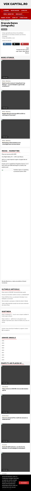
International (5, 386)
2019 (3, 357)
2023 (3, 348)
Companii (4, 473)
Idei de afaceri (15, 10)
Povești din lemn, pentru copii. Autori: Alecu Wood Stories (22, 50)
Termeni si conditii (6, 489)
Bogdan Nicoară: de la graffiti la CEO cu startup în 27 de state (13, 114)
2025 (3, 343)
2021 (3, 352)
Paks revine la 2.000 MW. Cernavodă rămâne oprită (14, 292)
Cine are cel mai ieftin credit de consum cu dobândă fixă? (15, 294)
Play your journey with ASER (9, 154)
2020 (3, 355)
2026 (3, 340)
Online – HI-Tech (5, 17)
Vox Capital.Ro (15, 4)
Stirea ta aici (23, 17)
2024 (3, 345)
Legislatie (24, 10)
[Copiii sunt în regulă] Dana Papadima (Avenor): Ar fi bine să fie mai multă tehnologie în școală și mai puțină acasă (15, 165)
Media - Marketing (5, 20)
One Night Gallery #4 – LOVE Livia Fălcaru (12, 156)
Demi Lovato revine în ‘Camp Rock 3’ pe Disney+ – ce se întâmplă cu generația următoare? (13, 84)
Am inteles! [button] (24, 482)
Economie (6, 10)
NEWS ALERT (19, 14)
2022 (3, 350)
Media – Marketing (9, 14)
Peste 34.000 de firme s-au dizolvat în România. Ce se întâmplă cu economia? (13, 447)
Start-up (15, 17)
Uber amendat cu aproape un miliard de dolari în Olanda (15, 301)
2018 (3, 359)
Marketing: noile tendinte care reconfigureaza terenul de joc (11, 143)
